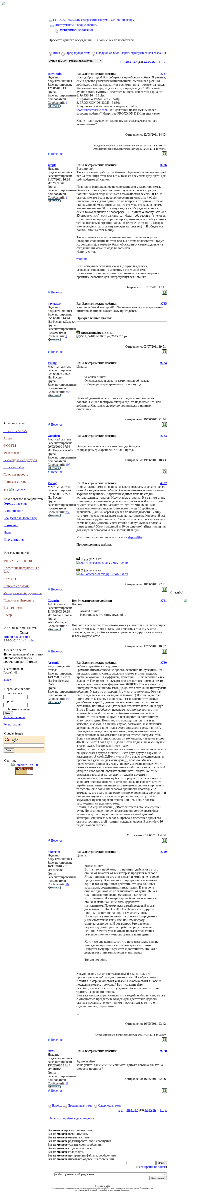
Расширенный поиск (151, 1167)
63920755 (18, 489)
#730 (163, 662)
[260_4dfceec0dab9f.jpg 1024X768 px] (102, 574)
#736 (163, 165)
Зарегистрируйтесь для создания (143, 53)
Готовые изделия (15, 503)
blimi (32, 640)
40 (127, 62)
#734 (163, 363)
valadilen (54, 435)
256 (67, 392)
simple (52, 165)
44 (145, 62)
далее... (8, 679)
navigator (54, 303)
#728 (163, 1051)
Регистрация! (12, 724)
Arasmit (53, 662)
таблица (81, 259)
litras (51, 1051)
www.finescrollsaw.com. (92, 110)
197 (67, 464)
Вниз (56, 53)
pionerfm (54, 851)
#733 (163, 435)
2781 (68, 626)
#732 (163, 483)
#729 (163, 851)
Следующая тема (107, 53)
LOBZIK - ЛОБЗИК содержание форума (80, 19)
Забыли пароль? (14, 717)
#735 (163, 303)
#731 (163, 600)
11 (66, 1083)
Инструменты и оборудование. (76, 24)
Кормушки (11, 525)
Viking (52, 363)
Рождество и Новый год (20, 518)
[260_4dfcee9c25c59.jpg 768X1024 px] (102, 562)
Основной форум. (123, 19)
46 (153, 62)
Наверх (57, 1105)
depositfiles (135, 537)
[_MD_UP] (164, 152)
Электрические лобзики (76, 29)
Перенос (56, 153)
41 (131, 62)
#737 (163, 73)
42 (135, 62)
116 (161, 62)
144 (67, 698)
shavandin (55, 73)
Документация (14, 539)
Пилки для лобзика (17, 636)
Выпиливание (13, 510)
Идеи (7, 532)
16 (67, 884)
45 (149, 62)
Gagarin (53, 600)
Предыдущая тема (78, 53)
